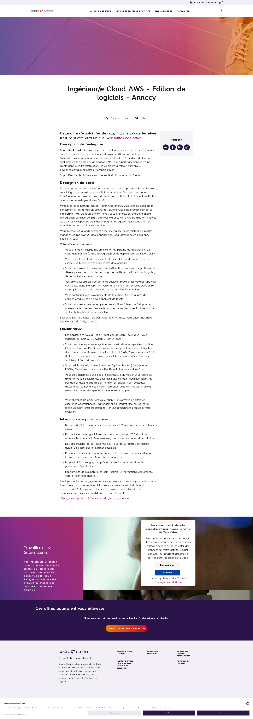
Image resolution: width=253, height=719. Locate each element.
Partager (176, 139)
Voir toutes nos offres (124, 137)
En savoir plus (167, 565)
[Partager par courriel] (180, 147)
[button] (221, 11)
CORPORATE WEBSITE (205, 2)
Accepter (167, 572)
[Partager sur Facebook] (173, 147)
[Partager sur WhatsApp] (187, 147)
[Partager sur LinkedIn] (166, 147)
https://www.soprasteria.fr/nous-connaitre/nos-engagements (95, 498)
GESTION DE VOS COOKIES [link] (124, 652)
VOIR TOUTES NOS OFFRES (124, 628)
